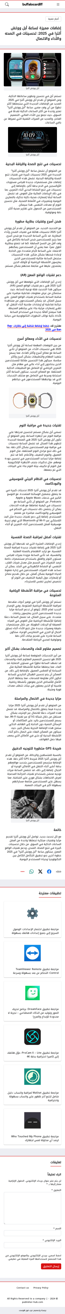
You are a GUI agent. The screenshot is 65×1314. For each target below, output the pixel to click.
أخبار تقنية (53, 19)
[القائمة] (58, 4)
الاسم (57, 1228)
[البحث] (7, 4)
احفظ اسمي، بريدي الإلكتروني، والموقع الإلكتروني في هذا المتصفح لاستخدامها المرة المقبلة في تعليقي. (33, 1257)
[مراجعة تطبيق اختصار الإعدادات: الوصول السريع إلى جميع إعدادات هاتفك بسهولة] (32, 919)
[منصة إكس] (40, 872)
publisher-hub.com (32, 1302)
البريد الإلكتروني (52, 1240)
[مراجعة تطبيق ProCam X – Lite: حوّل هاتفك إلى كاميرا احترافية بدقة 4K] (32, 1043)
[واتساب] (31, 872)
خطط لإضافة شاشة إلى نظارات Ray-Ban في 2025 (34, 327)
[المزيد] (22, 872)
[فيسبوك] (49, 872)
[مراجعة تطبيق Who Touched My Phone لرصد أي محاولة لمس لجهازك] (32, 1127)
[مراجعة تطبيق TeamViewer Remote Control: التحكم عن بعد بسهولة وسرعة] (32, 959)
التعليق (56, 1190)
